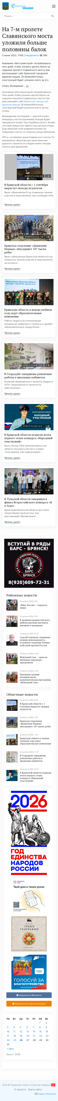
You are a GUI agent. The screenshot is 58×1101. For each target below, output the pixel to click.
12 (21, 1031)
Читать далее (12, 204)
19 (21, 1035)
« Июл (10, 1048)
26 (21, 1040)
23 (47, 1035)
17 (8, 1035)
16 (47, 1031)
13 (27, 1031)
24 (8, 1040)
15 (40, 1031)
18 (14, 1035)
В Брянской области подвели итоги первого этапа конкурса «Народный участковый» (28, 438)
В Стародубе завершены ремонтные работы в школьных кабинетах (28, 375)
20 (27, 1035)
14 (34, 1031)
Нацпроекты (32, 55)
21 (34, 1035)
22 (40, 1035)
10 (8, 1031)
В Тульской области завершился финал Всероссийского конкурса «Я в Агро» (28, 502)
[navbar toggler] (54, 6)
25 (14, 1040)
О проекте (20, 1089)
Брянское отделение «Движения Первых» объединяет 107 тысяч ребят (25, 249)
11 (14, 1031)
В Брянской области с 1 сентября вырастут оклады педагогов (26, 186)
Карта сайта (35, 1089)
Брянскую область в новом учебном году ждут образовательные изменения (28, 313)
